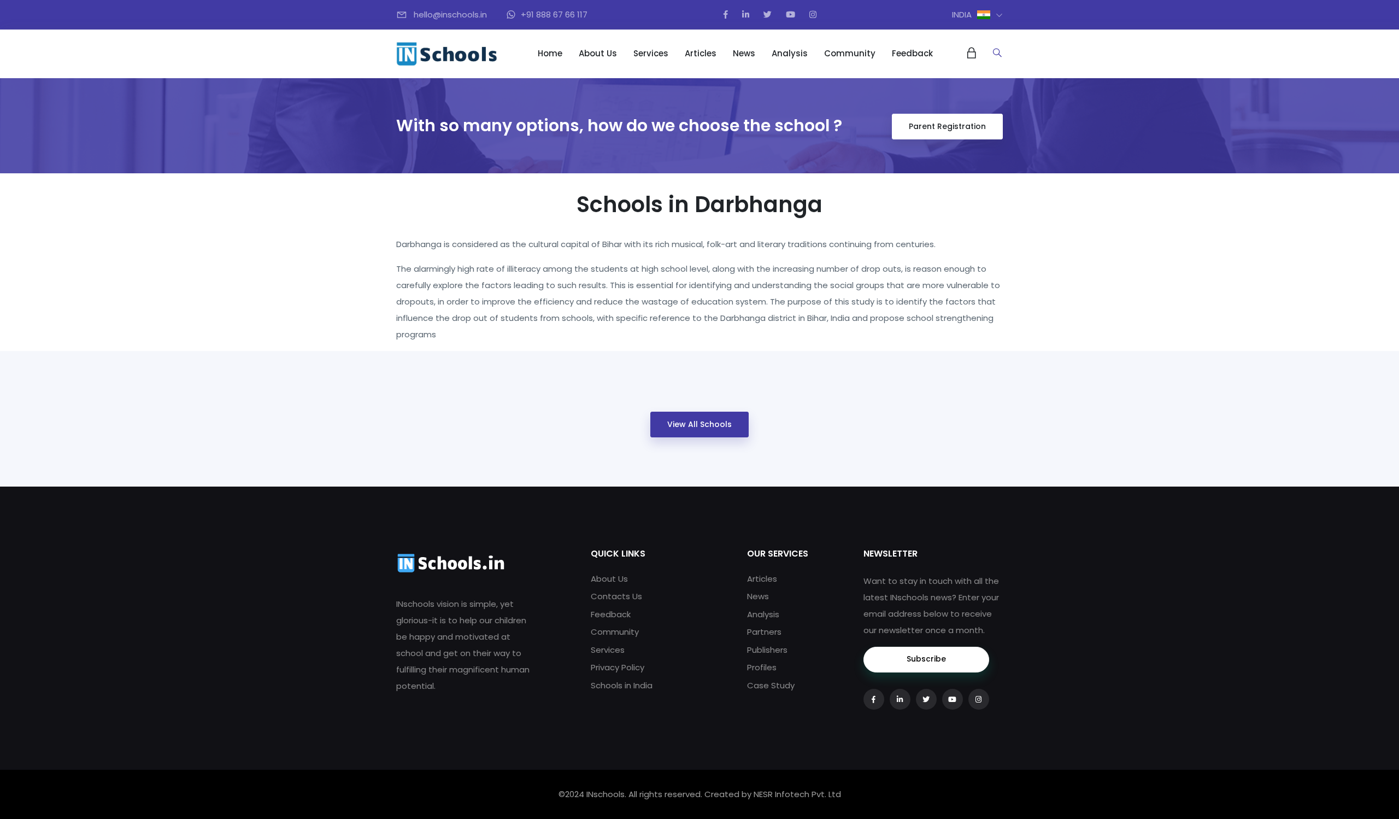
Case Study (771, 685)
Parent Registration (947, 126)
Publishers (767, 650)
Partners (764, 631)
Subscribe (926, 658)
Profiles (762, 667)
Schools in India (622, 685)
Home (550, 53)
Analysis (790, 53)
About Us (598, 53)
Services (650, 53)
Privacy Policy (617, 667)
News (744, 53)
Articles (700, 53)
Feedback (912, 53)
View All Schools (699, 424)
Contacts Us (616, 596)
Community (849, 53)
